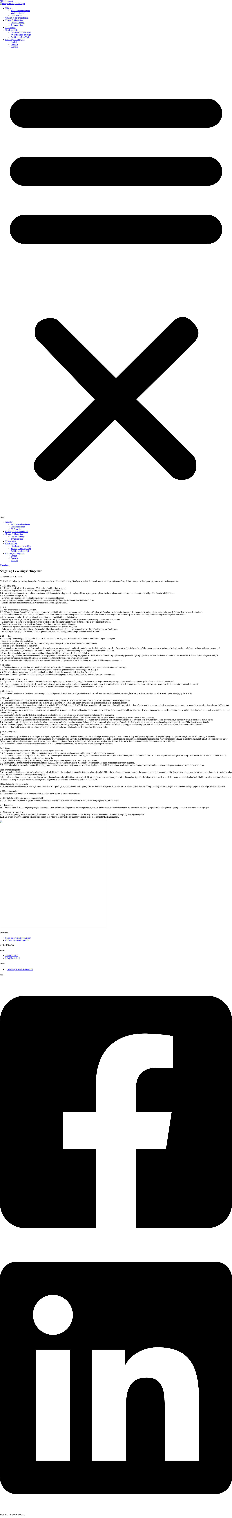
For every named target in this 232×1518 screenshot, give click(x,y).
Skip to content (6, 1)
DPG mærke (16, 15)
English (14, 42)
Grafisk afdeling (17, 23)
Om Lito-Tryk (11, 30)
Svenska (14, 47)
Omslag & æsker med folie (16, 18)
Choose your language (14, 39)
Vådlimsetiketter (18, 13)
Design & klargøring (14, 20)
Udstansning (10, 27)
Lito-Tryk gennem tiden (21, 32)
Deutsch (14, 44)
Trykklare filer (17, 25)
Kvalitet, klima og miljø (21, 35)
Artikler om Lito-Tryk (20, 37)
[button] (116, 284)
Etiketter (8, 8)
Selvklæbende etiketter (20, 10)
